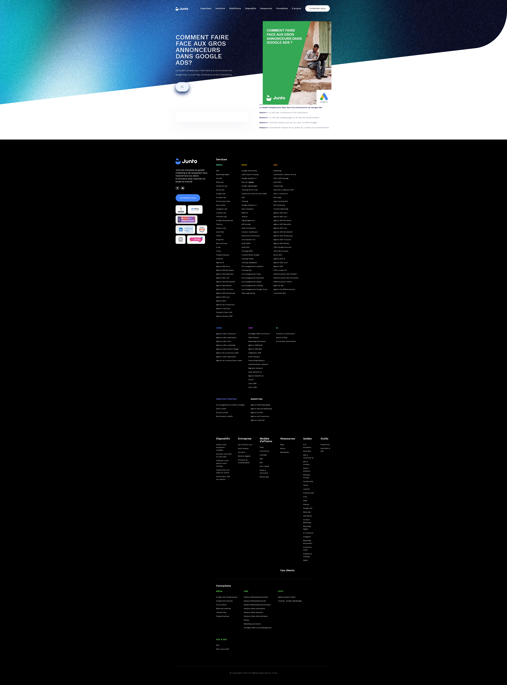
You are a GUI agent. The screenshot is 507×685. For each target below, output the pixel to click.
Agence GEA (221, 301)
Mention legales (244, 456)
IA (277, 328)
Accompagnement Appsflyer (253, 278)
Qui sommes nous (245, 445)
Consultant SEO (280, 293)
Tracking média (247, 259)
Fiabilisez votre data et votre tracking (222, 463)
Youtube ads (221, 197)
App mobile (220, 205)
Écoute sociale (222, 412)
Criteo (218, 251)
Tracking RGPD (247, 251)
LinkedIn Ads (221, 612)
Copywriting (278, 186)
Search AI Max (281, 337)
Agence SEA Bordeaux (225, 270)
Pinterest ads (221, 217)
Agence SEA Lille (222, 278)
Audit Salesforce (255, 372)
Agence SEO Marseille (282, 224)
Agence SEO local (281, 262)
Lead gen (263, 455)
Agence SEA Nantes (224, 285)
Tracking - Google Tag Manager (290, 601)
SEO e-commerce (281, 194)
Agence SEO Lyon (280, 217)
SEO (276, 165)
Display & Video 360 (224, 312)
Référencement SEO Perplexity (286, 278)
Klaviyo (246, 620)
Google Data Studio (249, 171)
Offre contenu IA (280, 270)
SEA (217, 171)
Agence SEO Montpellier (283, 232)
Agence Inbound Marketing (261, 409)
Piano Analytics (247, 209)
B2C (261, 462)
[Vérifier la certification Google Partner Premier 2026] (181, 209)
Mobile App (264, 477)
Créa (305, 497)
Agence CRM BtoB (255, 345)
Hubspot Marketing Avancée (255, 601)
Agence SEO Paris (280, 213)
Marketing (256, 399)
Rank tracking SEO (281, 201)
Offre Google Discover (283, 247)
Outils (324, 438)
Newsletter (284, 452)
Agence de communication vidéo (229, 360)
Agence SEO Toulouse (282, 240)
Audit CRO (246, 247)
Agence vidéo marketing (225, 345)
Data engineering (248, 293)
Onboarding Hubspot (256, 360)
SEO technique (279, 205)
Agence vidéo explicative (226, 357)
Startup (306, 504)
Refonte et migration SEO (284, 190)
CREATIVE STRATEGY (226, 399)
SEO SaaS (277, 197)
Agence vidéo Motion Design (227, 349)
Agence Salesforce (256, 376)
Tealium (245, 217)
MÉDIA (219, 165)
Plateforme (235, 8)
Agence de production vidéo (227, 353)
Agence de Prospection (225, 305)
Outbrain (219, 259)
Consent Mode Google (250, 255)
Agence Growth (257, 412)
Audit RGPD (246, 243)
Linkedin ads (221, 213)
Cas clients (287, 570)
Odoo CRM (252, 387)
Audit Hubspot (254, 357)
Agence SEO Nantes (281, 243)
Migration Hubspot (255, 368)
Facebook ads (221, 186)
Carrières (241, 452)
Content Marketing (281, 209)
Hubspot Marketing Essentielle (256, 597)
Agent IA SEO (279, 285)
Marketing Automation (257, 341)
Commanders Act (248, 240)
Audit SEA (220, 232)
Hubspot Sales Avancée (253, 612)
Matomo (245, 213)
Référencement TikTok (283, 282)
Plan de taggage (248, 182)
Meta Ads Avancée (223, 608)
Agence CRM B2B (255, 349)
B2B (261, 459)
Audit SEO (277, 182)
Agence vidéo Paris (223, 341)
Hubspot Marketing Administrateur (257, 605)
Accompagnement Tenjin (251, 274)
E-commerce (308, 533)
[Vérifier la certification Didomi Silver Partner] (181, 239)
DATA (244, 165)
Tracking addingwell (249, 262)
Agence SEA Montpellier (225, 282)
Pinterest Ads (308, 493)
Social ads (220, 190)
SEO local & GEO (222, 649)
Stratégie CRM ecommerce (259, 334)
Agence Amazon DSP (224, 316)
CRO (243, 197)
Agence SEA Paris (223, 266)
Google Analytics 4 (249, 178)
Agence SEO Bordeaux (282, 220)
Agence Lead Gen (223, 308)
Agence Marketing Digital (260, 405)
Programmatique (222, 255)
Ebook (282, 448)
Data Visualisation (249, 228)
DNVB (305, 560)
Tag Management (248, 220)
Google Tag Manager (249, 186)
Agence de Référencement (284, 289)
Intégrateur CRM (254, 353)
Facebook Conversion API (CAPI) (254, 194)
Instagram (307, 537)
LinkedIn (306, 489)
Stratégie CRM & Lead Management (258, 628)
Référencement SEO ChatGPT (285, 274)
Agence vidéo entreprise (226, 334)
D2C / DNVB (264, 466)
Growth (219, 178)
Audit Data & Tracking (250, 174)
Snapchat (220, 240)
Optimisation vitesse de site (285, 174)
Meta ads (220, 182)
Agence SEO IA (279, 259)
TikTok (218, 236)
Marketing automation (252, 624)
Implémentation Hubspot (258, 364)
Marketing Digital (222, 174)
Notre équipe (243, 448)
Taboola (219, 224)
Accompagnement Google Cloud (254, 289)
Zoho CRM (252, 383)
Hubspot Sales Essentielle (254, 608)
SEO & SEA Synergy (281, 178)
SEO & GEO (221, 639)
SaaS (262, 447)
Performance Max (223, 201)
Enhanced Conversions (251, 236)
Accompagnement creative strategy (230, 405)
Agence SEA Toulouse (224, 289)
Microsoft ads (221, 243)
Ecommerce (264, 451)
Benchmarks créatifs (224, 416)
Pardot (251, 380)
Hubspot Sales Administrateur (256, 616)
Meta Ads (307, 512)
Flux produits (221, 605)
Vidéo (219, 328)
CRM (250, 328)
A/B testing (246, 224)
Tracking (245, 201)
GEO (217, 645)
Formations (223, 585)
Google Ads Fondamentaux (226, 597)
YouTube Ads (308, 481)
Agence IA (220, 262)
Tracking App (247, 270)
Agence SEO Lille (280, 228)
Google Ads (307, 508)
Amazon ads (221, 228)
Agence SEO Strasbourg (283, 236)
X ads (218, 247)
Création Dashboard (250, 232)
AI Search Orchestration (285, 334)
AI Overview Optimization (286, 341)
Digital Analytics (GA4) (286, 597)
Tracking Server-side (250, 190)
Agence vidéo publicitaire (226, 337)
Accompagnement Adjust (251, 282)
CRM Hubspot (253, 337)
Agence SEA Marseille (224, 274)
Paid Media (307, 516)
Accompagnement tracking (252, 285)
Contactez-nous (317, 8)
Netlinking (277, 171)
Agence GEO (278, 266)
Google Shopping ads (224, 220)
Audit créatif (221, 409)
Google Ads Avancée (224, 601)
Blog (282, 445)
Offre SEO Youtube (281, 251)
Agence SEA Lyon (223, 297)
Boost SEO (278, 255)
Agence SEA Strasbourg (225, 293)
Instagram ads (221, 209)
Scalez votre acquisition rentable (221, 447)
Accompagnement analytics (252, 266)
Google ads (220, 194)
